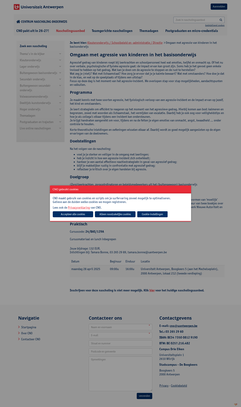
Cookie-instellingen (152, 214)
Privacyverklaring (79, 207)
